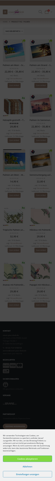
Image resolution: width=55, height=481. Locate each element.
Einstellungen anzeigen (27, 474)
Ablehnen (27, 466)
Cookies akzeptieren (27, 458)
